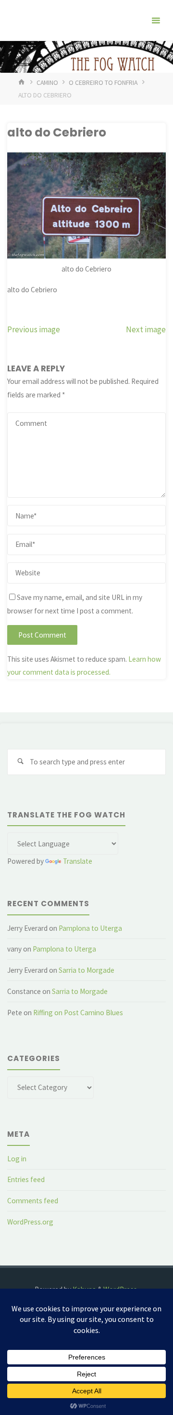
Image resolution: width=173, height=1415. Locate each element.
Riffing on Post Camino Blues (78, 1012)
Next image (146, 329)
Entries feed (26, 1179)
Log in (16, 1158)
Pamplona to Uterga (90, 928)
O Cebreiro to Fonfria (103, 82)
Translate (77, 861)
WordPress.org (30, 1221)
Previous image (33, 329)
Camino (47, 82)
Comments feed (32, 1200)
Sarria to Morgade (86, 970)
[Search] (20, 762)
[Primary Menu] (155, 20)
